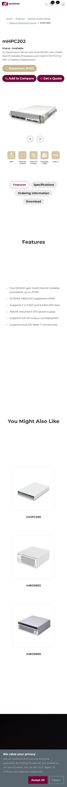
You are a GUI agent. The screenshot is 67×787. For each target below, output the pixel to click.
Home (9, 18)
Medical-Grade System (39, 18)
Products (20, 18)
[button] (30, 139)
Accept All (38, 780)
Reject (57, 780)
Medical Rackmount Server (23, 23)
